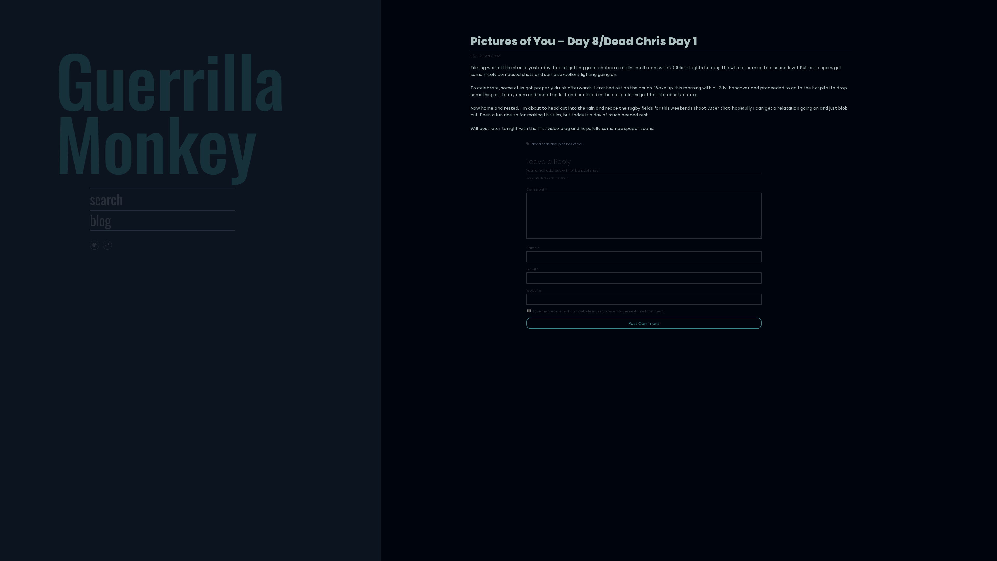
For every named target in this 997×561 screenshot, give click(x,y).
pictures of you (570, 144)
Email (532, 269)
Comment (536, 189)
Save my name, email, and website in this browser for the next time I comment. (598, 311)
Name (533, 247)
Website (533, 290)
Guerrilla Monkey (170, 110)
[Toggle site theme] (94, 245)
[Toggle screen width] (107, 245)
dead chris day (544, 144)
